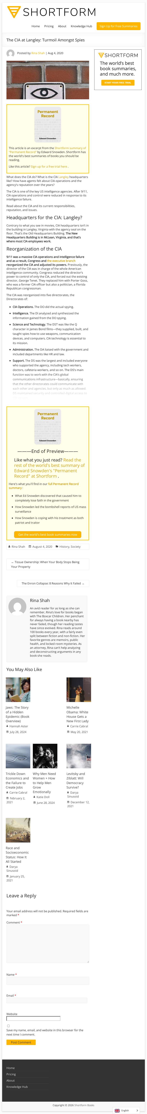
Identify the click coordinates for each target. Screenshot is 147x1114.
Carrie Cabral (79, 726)
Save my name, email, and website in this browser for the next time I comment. (44, 1032)
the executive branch (61, 261)
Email (11, 996)
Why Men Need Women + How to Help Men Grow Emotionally (44, 783)
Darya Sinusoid (73, 794)
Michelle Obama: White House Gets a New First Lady (78, 714)
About (62, 26)
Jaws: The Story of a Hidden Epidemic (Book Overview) (17, 714)
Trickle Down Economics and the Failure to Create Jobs (17, 780)
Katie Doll (43, 797)
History (64, 547)
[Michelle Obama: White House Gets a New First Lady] (79, 679)
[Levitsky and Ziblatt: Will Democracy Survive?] (79, 746)
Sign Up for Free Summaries (118, 26)
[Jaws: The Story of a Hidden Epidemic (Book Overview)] (18, 679)
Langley (63, 177)
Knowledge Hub (81, 26)
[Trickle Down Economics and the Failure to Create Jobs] (18, 746)
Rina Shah (38, 53)
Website (11, 1014)
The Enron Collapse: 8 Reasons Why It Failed (53, 583)
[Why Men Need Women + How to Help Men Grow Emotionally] (45, 746)
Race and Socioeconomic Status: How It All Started (17, 855)
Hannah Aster (19, 726)
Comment (14, 922)
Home (36, 26)
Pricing (49, 26)
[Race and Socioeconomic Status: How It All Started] (18, 820)
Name (11, 975)
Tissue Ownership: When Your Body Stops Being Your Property (45, 564)
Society (75, 547)
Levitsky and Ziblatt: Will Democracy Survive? (76, 780)
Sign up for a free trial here (49, 166)
